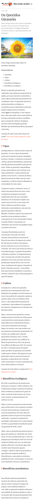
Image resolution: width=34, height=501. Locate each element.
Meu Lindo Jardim (21, 4)
